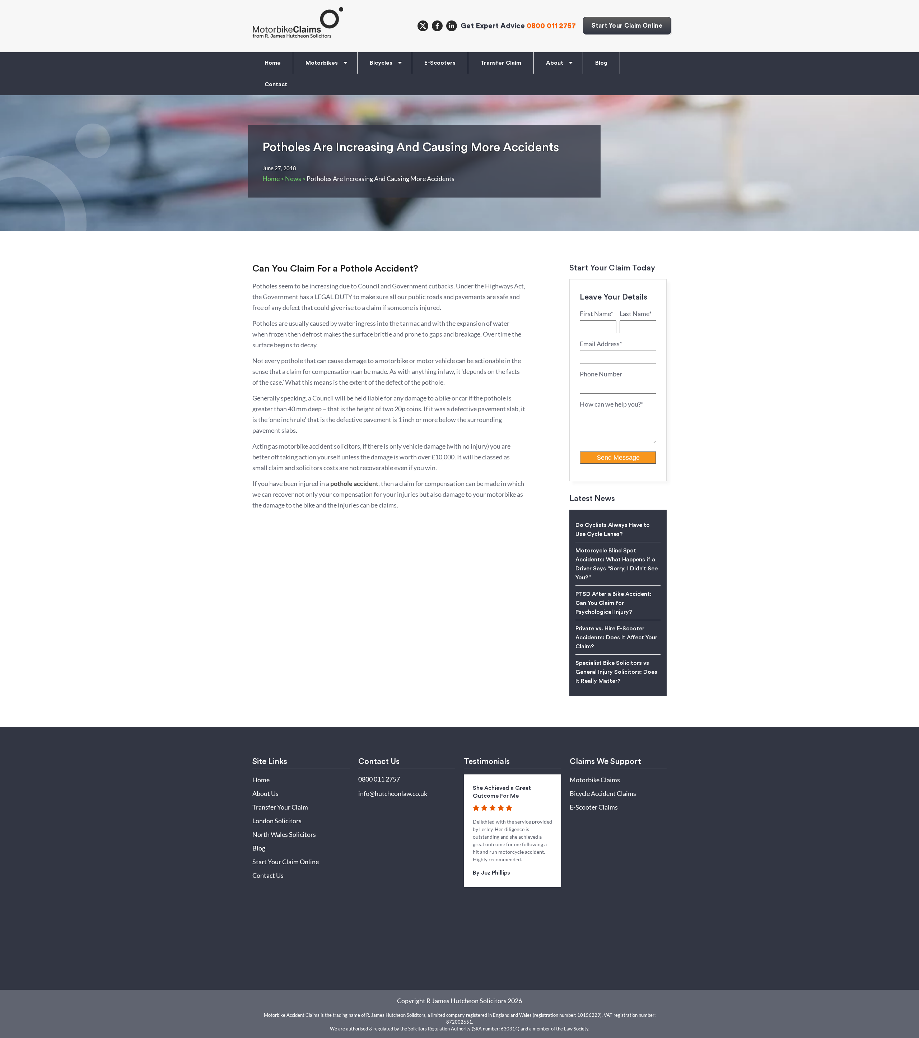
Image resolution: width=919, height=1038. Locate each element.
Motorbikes (321, 63)
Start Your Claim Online (627, 25)
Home (273, 63)
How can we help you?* (611, 404)
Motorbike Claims (595, 780)
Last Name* (636, 314)
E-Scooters (440, 63)
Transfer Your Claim (280, 807)
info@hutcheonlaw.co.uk (392, 793)
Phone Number (601, 374)
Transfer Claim (500, 63)
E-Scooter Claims (594, 807)
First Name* (596, 314)
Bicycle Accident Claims (603, 793)
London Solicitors (277, 821)
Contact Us (268, 875)
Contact (276, 84)
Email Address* (601, 344)
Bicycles (381, 63)
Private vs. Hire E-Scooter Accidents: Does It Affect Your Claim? (616, 637)
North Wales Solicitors (284, 834)
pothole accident (354, 483)
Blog (601, 63)
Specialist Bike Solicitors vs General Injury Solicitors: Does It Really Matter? (616, 672)
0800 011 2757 (551, 26)
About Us (265, 793)
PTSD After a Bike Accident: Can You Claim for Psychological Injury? (613, 603)
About (554, 63)
